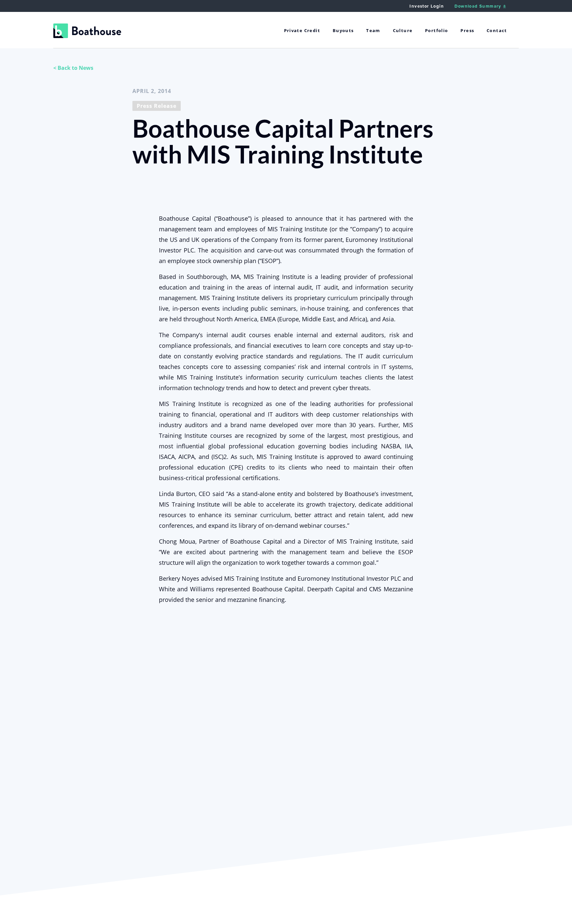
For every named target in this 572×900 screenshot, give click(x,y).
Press (467, 30)
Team (373, 30)
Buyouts (343, 30)
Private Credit (302, 30)
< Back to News (73, 67)
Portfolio (436, 30)
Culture (403, 30)
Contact (497, 30)
